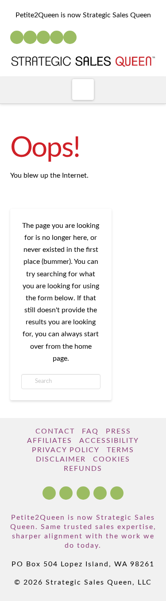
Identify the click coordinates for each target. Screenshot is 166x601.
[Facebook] (16, 37)
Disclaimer (61, 459)
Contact (55, 431)
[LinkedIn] (30, 37)
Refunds (83, 468)
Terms (120, 450)
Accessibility (109, 440)
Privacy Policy (66, 450)
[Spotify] (70, 37)
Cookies (111, 459)
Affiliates (49, 440)
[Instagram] (56, 37)
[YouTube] (43, 37)
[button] (83, 89)
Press (118, 431)
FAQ (90, 431)
